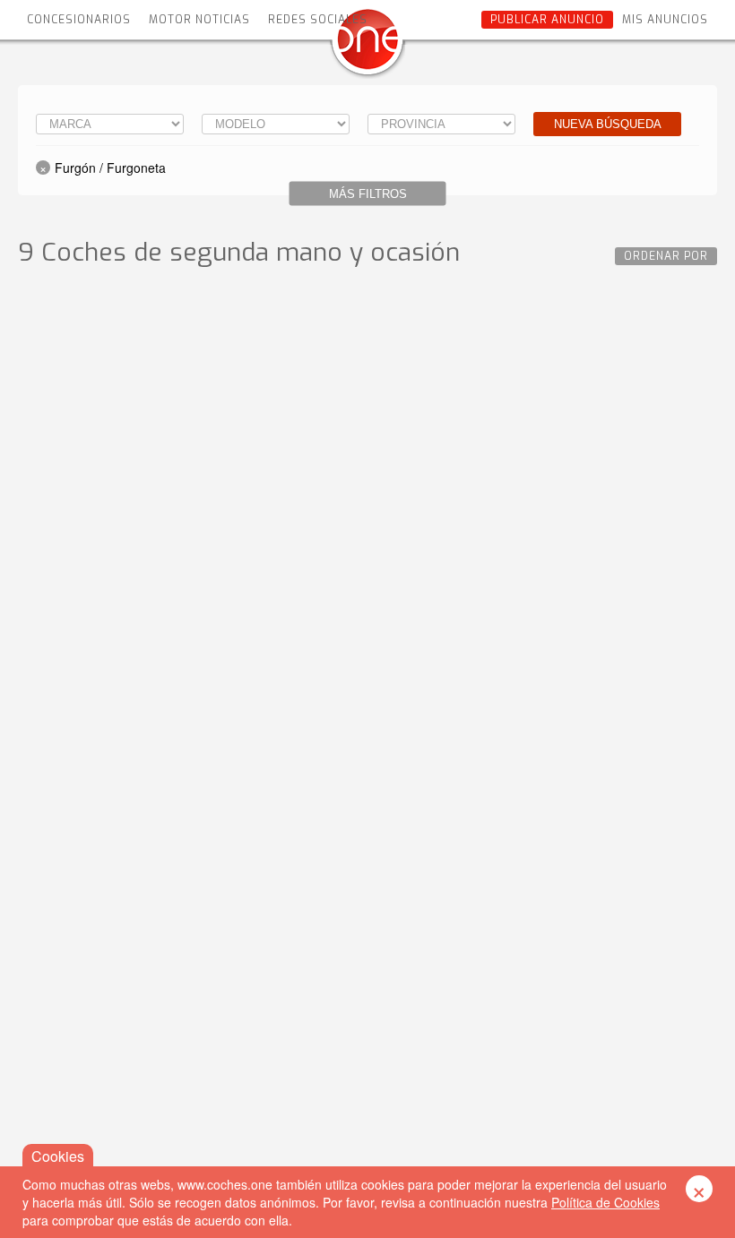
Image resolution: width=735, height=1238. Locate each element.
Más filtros (368, 194)
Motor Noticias (199, 20)
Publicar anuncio (547, 20)
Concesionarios (79, 20)
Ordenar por (666, 256)
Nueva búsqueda (608, 124)
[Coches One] (367, 46)
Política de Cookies (605, 1202)
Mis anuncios (665, 20)
